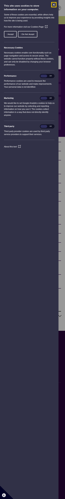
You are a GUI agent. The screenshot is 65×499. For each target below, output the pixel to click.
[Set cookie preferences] (6, 492)
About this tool (12, 147)
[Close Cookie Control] (54, 5)
